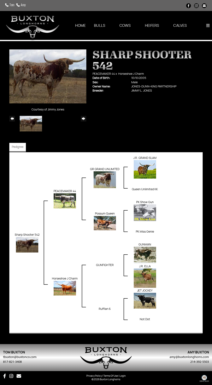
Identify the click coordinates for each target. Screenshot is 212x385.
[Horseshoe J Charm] (65, 288)
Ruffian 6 (105, 309)
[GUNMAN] (145, 255)
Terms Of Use (110, 376)
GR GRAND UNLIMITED (104, 169)
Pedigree (17, 147)
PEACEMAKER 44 (104, 73)
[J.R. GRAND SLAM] (145, 169)
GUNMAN (145, 244)
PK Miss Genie (145, 231)
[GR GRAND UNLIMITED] (105, 179)
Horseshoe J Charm (131, 73)
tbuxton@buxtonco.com (19, 357)
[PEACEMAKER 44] (65, 200)
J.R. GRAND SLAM (145, 158)
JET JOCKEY (145, 290)
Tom (12, 5)
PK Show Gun (145, 202)
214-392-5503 (199, 361)
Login (122, 376)
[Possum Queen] (105, 223)
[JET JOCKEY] (145, 300)
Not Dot (145, 319)
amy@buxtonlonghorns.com (189, 357)
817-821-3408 (12, 361)
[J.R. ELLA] (145, 278)
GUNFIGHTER (105, 265)
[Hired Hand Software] (204, 379)
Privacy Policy (94, 376)
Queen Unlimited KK (145, 189)
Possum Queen (105, 213)
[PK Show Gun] (145, 212)
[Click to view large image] (47, 76)
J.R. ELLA (145, 266)
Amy (23, 5)
